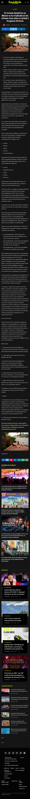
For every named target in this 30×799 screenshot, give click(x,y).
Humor (21, 782)
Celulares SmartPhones (11, 765)
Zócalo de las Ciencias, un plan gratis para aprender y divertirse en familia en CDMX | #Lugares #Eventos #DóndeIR (12, 512)
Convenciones (8, 773)
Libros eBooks (23, 786)
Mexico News (5, 782)
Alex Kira (8, 24)
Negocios (6, 768)
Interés (15, 9)
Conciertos (7, 771)
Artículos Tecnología (11, 761)
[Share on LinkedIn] (21, 29)
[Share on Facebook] (5, 29)
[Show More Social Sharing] (27, 29)
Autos (22, 757)
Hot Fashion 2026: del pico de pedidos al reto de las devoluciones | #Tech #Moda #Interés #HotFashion (14, 559)
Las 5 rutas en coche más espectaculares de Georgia (12, 619)
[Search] (28, 2)
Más (20, 781)
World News (5, 784)
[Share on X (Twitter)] (13, 29)
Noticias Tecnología (10, 759)
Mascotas (14, 781)
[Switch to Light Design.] (25, 2)
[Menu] (2, 2)
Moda (20, 784)
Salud (17, 768)
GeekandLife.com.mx (16, 425)
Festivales (7, 778)
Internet (7, 763)
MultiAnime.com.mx (10, 429)
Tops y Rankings (19, 770)
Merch (12, 768)
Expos (6, 776)
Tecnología (8, 757)
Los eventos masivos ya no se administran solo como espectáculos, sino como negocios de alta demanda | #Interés (14, 488)
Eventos (6, 770)
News (3, 781)
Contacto (22, 788)
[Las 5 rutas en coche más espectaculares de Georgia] (15, 609)
